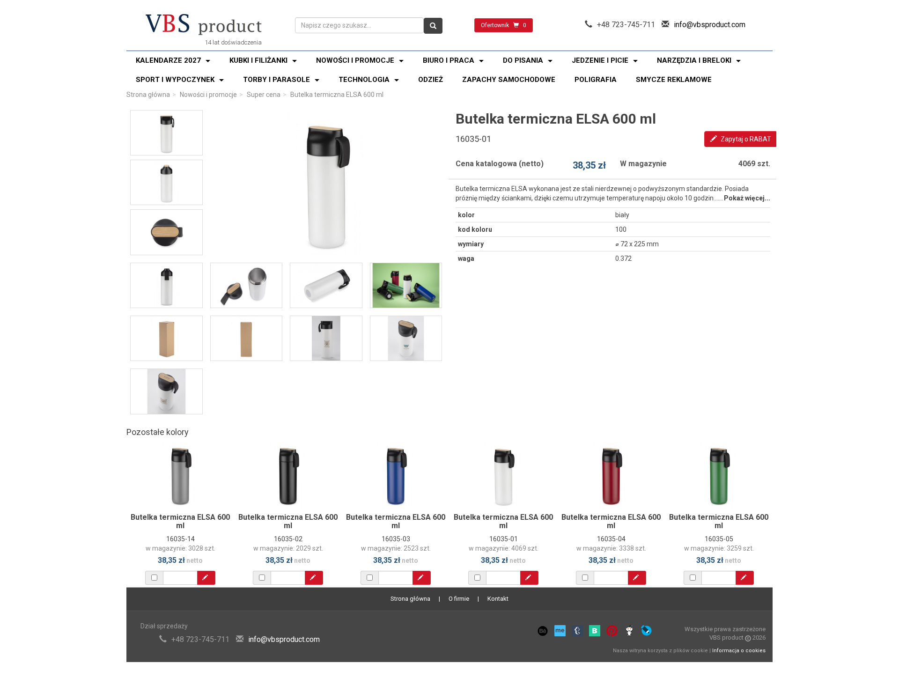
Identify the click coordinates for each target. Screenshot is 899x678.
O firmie (459, 598)
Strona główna (148, 94)
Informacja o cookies (739, 651)
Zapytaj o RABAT (745, 139)
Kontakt (497, 598)
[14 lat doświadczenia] (204, 25)
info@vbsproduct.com (709, 24)
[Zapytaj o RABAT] (206, 578)
